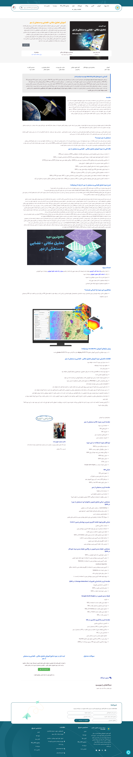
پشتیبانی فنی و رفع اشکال (89, 67)
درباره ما (55, 6)
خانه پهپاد (106, 6)
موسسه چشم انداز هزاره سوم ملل (93, 79)
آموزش (99, 6)
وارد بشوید (98, 688)
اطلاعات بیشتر (77, 9)
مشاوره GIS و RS (64, 6)
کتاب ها (84, 738)
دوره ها (84, 735)
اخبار (85, 731)
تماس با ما (47, 6)
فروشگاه (80, 6)
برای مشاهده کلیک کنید (36, 54)
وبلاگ (86, 6)
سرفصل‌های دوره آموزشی (104, 417)
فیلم (73, 6)
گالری (92, 6)
